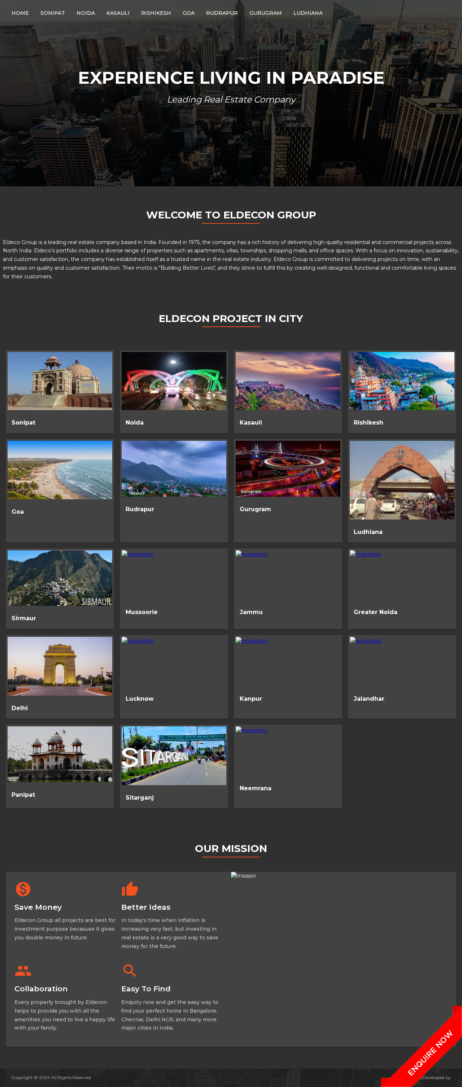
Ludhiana (368, 532)
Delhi (20, 708)
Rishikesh (368, 422)
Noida (135, 422)
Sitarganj (140, 797)
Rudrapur (140, 509)
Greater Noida (375, 612)
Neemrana (255, 788)
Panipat (23, 794)
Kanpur (251, 698)
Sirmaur (24, 618)
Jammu (251, 612)
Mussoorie (142, 612)
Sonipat (23, 422)
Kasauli (251, 422)
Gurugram (255, 509)
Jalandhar (369, 698)
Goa (18, 511)
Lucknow (140, 698)
